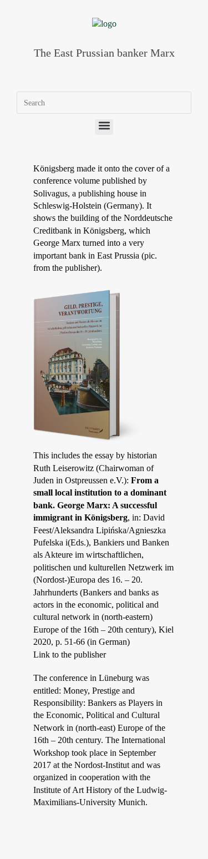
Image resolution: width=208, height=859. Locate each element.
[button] (104, 127)
